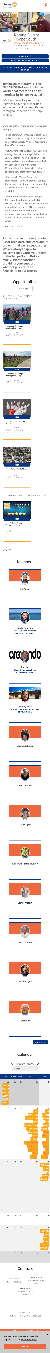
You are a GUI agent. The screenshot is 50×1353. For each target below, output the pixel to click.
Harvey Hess (25, 706)
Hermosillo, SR (21, 477)
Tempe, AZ (19, 335)
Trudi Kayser (25, 824)
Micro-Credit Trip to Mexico (17, 469)
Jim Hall (25, 667)
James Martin (25, 902)
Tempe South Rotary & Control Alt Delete (5, 1094)
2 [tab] (4, 14)
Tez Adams (25, 588)
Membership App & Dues (26, 60)
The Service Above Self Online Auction (32, 1134)
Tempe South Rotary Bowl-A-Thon (16, 422)
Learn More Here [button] (29, 1340)
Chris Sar (25, 1020)
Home (3, 67)
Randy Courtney (25, 628)
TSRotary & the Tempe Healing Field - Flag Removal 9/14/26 (14, 375)
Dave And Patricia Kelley (25, 863)
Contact (25, 70)
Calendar (42, 67)
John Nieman (25, 942)
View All (40, 1042)
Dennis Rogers (25, 981)
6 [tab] (15, 14)
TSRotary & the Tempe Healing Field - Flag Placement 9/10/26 (14, 327)
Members (30, 67)
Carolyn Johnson (25, 745)
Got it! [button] (25, 1346)
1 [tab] (2, 14)
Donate (27, 56)
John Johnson (25, 785)
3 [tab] (7, 14)
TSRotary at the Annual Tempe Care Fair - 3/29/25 (44, 1239)
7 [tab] (17, 14)
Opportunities (16, 67)
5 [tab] (12, 14)
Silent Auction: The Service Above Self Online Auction (31, 1150)
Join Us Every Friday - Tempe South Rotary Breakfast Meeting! (14, 524)
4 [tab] (9, 14)
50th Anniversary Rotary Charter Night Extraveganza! (31, 1118)
